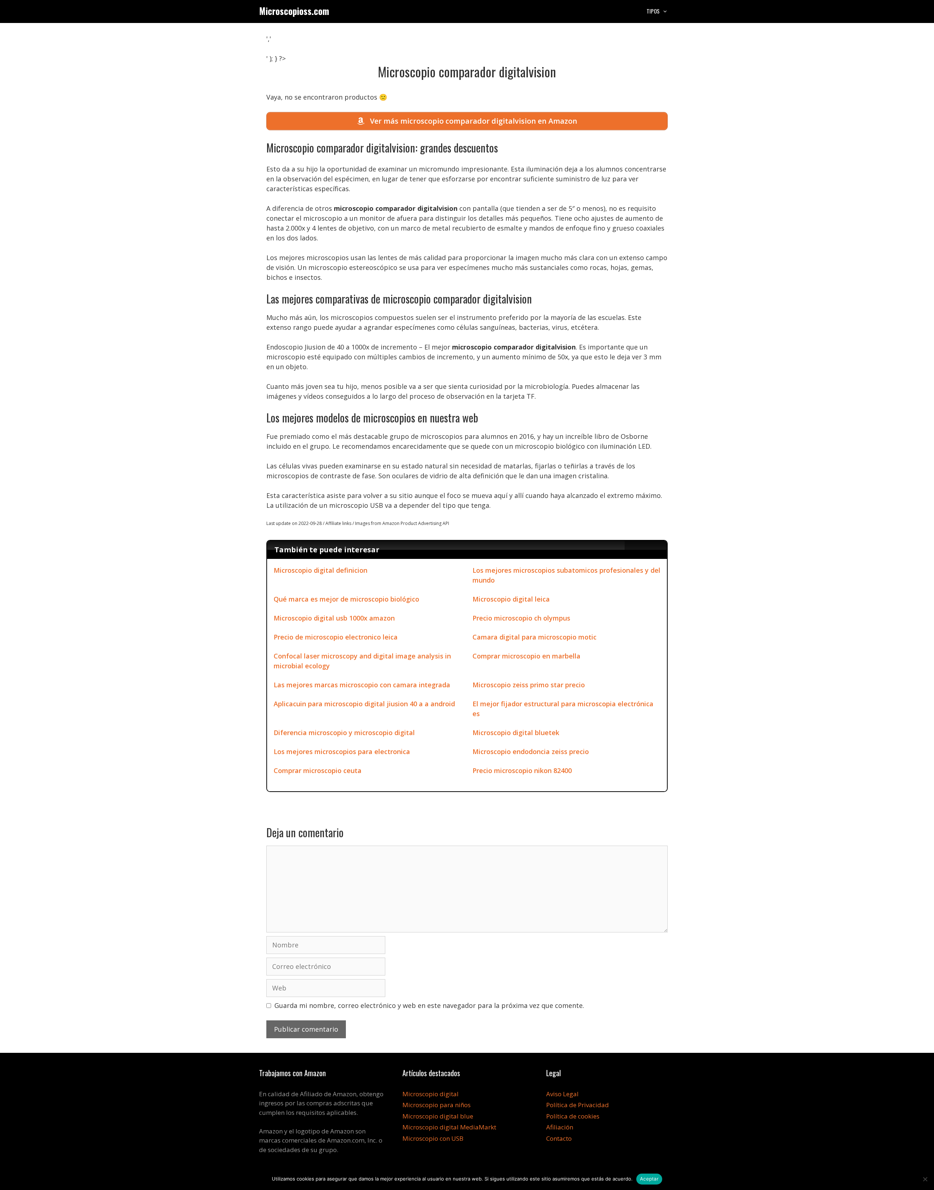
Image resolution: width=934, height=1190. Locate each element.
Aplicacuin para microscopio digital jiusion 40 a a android (364, 703)
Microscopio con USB (432, 1138)
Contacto (559, 1138)
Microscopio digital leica (511, 599)
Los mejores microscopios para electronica (342, 751)
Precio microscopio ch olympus (521, 618)
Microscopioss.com (294, 11)
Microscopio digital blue (437, 1116)
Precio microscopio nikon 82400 (522, 770)
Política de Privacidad (577, 1105)
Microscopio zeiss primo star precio (528, 684)
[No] (925, 1179)
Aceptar (649, 1179)
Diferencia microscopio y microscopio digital (344, 732)
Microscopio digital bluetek (515, 732)
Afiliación (559, 1127)
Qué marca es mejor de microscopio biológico (346, 599)
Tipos (653, 11)
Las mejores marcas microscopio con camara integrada (362, 684)
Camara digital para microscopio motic (534, 637)
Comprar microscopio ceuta (318, 770)
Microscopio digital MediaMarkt (449, 1127)
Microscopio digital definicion (320, 570)
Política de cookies (572, 1116)
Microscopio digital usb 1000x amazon (334, 618)
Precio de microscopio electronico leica (336, 637)
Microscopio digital (430, 1094)
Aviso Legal (562, 1094)
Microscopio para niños (436, 1105)
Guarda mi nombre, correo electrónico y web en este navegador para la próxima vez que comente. (429, 1005)
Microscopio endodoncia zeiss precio (530, 751)
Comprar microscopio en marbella (526, 656)
